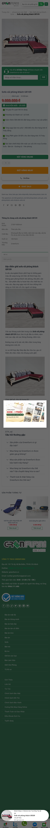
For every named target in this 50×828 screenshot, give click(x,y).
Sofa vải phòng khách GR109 (24, 815)
